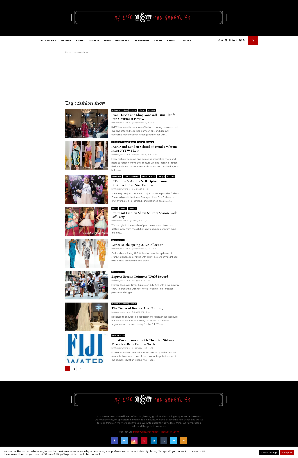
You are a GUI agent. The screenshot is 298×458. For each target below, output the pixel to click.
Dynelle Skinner (121, 220)
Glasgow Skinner (122, 122)
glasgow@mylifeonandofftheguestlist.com (155, 431)
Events (132, 142)
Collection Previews (120, 110)
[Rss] (245, 40)
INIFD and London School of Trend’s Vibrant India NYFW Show (144, 149)
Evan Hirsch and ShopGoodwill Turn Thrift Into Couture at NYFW (143, 117)
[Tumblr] (237, 40)
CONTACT (185, 40)
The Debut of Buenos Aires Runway (137, 308)
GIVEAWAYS (122, 40)
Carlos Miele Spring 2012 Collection (137, 245)
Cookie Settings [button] (269, 452)
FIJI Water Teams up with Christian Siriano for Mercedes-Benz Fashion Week (145, 342)
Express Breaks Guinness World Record (139, 276)
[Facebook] (219, 40)
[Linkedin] (234, 40)
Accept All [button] (287, 452)
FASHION (94, 40)
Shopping (152, 110)
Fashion (133, 110)
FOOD (107, 40)
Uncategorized (118, 240)
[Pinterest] (231, 40)
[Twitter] (223, 40)
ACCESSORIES (48, 40)
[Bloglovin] (241, 40)
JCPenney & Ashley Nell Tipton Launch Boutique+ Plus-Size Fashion (140, 183)
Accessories (116, 176)
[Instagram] (227, 40)
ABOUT (171, 40)
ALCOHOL (66, 40)
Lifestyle (142, 110)
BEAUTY (80, 40)
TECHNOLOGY (141, 40)
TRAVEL (158, 40)
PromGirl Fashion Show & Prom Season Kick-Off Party (144, 215)
